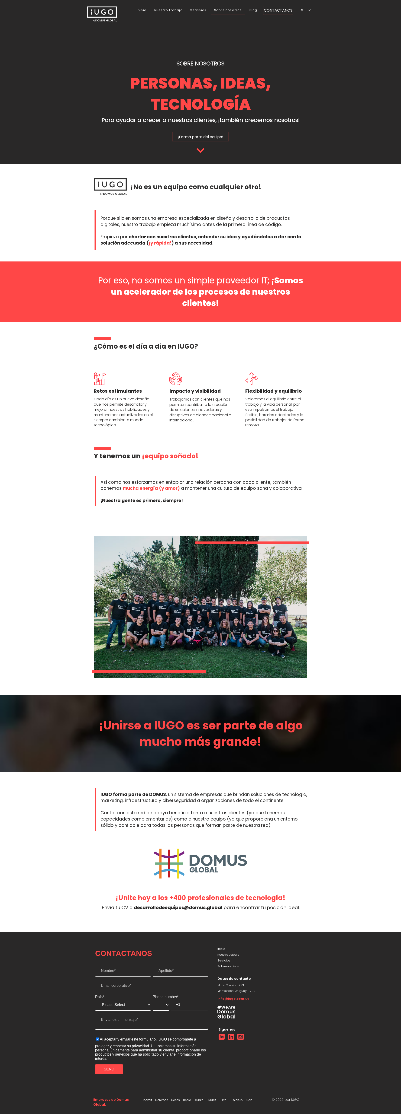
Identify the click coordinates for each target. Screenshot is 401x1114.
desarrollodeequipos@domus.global (178, 907)
